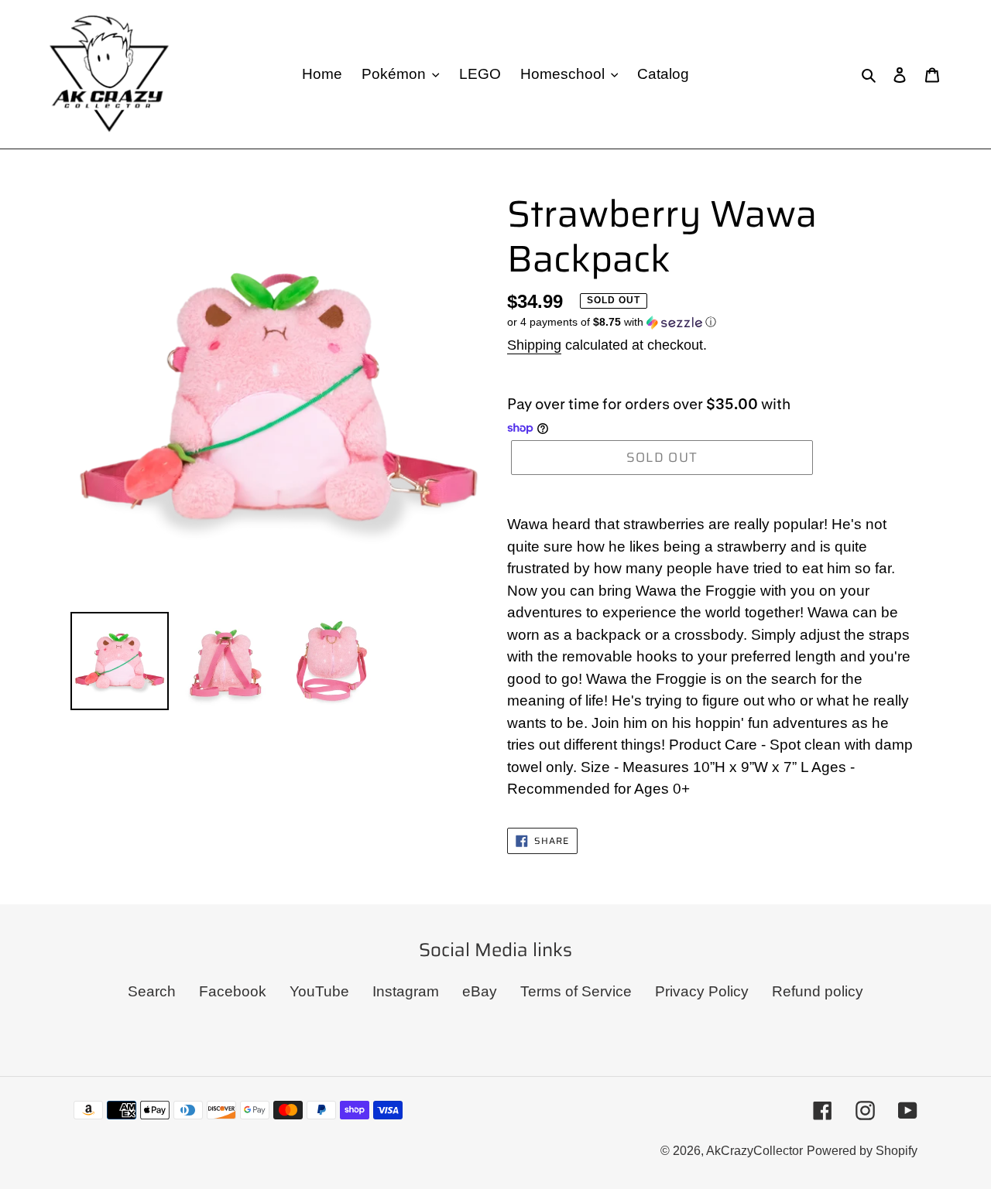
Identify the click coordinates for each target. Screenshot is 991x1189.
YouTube (319, 991)
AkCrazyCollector (754, 1150)
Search (152, 991)
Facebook (232, 991)
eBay (479, 991)
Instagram (405, 991)
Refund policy (817, 991)
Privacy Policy (702, 991)
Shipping (534, 345)
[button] (611, 322)
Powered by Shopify (862, 1150)
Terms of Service (576, 991)
